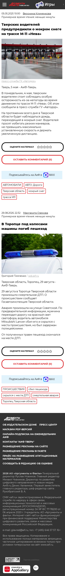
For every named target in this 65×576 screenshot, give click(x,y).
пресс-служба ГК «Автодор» (19, 81)
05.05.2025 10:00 (11, 13)
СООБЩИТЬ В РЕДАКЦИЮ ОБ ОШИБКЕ (27, 463)
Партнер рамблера (31, 560)
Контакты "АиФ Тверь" (18, 441)
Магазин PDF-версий (17, 429)
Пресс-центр (48, 424)
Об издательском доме (20, 424)
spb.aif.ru (33, 275)
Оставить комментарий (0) (32, 159)
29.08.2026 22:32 (11, 212)
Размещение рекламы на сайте (25, 446)
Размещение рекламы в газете (24, 451)
